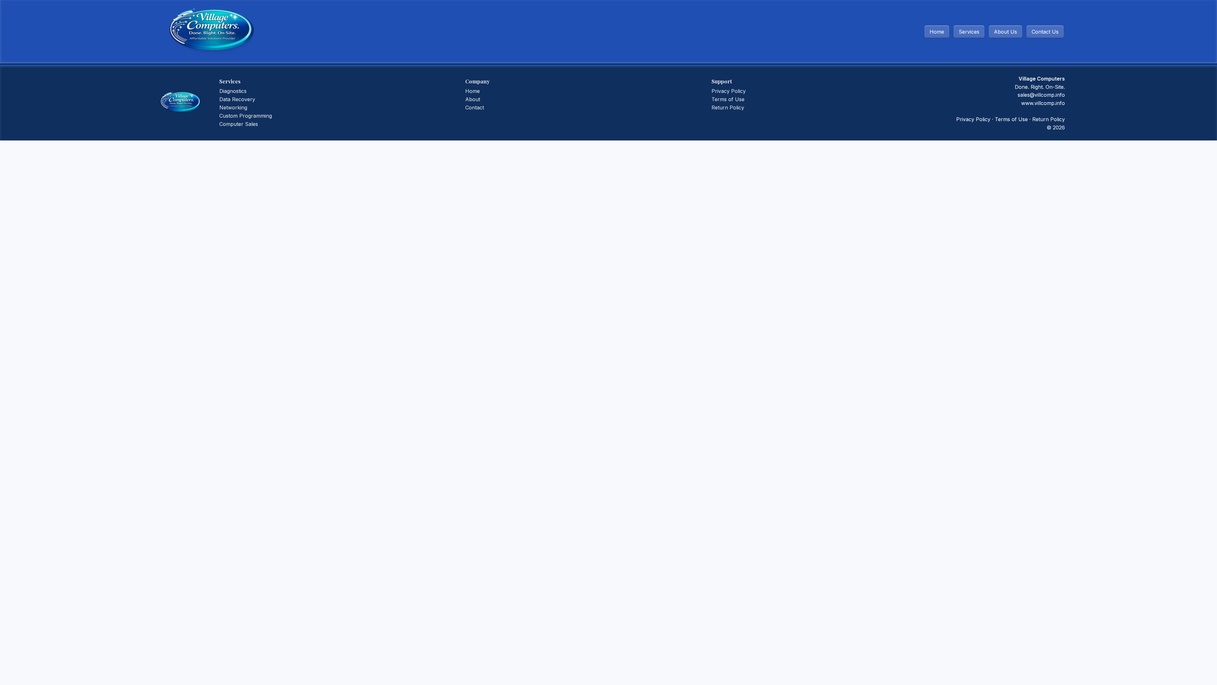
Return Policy (728, 107)
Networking (233, 107)
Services (969, 32)
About (472, 99)
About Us (1005, 32)
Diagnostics (233, 91)
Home (937, 32)
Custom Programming (245, 116)
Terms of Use (728, 99)
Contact (474, 107)
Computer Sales (238, 124)
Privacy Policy (729, 91)
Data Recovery (237, 99)
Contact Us (1045, 32)
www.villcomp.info (1043, 103)
